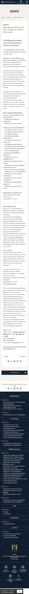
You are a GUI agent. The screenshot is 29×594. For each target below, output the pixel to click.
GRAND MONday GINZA (8, 404)
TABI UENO (5, 512)
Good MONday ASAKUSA (9, 523)
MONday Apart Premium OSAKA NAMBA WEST (14, 500)
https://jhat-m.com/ (11, 284)
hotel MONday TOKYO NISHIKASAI (11, 426)
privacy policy (14, 558)
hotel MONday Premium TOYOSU (10, 424)
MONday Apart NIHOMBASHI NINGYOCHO (13, 475)
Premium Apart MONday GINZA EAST (12, 477)
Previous (6, 356)
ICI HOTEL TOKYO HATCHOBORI (10, 537)
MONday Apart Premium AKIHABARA (11, 460)
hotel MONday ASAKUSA (9, 428)
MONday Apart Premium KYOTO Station (12, 488)
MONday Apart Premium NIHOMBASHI (12, 471)
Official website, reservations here (12, 192)
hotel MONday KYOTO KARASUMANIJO (12, 445)
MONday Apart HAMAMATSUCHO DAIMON (13, 455)
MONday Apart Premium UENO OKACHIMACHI (14, 466)
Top (4, 17)
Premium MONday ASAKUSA (10, 480)
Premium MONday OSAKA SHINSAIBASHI (13, 502)
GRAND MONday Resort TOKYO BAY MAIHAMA (14, 402)
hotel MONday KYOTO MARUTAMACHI (12, 443)
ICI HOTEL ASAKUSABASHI (9, 535)
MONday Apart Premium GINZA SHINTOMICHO (14, 473)
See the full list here (14, 372)
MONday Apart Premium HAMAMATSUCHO (13, 469)
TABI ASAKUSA (7, 513)
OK (19, 591)
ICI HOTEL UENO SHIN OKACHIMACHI (12, 534)
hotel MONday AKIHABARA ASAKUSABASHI (13, 430)
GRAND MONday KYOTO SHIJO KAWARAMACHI (14, 414)
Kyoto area (5, 486)
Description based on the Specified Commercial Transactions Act (14, 557)
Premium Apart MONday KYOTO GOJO (12, 494)
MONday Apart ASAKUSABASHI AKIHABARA (13, 459)
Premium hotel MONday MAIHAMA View (12, 435)
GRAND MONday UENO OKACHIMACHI (12, 405)
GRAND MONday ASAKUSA (12, 408)
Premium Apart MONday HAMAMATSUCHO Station (15, 478)
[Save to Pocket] (17, 361)
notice (8, 17)
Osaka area (5, 497)
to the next (22, 356)
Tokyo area (5, 453)
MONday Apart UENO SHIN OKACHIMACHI (13, 457)
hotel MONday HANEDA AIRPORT (11, 432)
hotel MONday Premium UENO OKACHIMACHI (13, 434)
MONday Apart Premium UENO (10, 468)
